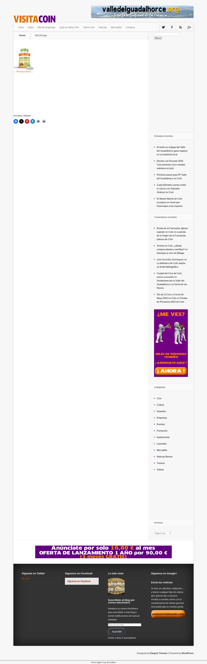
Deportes (161, 411)
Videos (160, 469)
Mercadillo (116, 27)
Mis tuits (26, 579)
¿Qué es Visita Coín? (69, 27)
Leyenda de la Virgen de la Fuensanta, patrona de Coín (171, 235)
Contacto (130, 27)
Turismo (161, 463)
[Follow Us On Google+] (189, 27)
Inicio (21, 27)
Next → (29, 71)
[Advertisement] (81, 93)
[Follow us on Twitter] (163, 27)
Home (22, 35)
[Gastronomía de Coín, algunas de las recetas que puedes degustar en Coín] (116, 586)
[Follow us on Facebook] (172, 27)
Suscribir (117, 631)
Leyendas (162, 444)
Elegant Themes (158, 653)
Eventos (161, 424)
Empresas (162, 418)
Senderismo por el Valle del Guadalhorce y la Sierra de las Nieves (172, 284)
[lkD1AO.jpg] (25, 69)
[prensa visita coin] (168, 617)
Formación (162, 431)
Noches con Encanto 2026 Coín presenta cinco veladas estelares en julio (171, 165)
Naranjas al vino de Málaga (170, 253)
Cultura (160, 405)
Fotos (30, 27)
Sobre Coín (88, 27)
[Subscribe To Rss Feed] (180, 27)
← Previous (19, 71)
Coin (159, 398)
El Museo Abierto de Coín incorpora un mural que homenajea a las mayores (169, 202)
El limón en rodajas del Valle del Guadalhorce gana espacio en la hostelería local (172, 151)
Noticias (103, 27)
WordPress (188, 653)
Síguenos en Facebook (79, 573)
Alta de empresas (46, 27)
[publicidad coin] (171, 376)
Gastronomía (163, 437)
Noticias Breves (164, 456)
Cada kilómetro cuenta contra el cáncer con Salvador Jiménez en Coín (171, 188)
